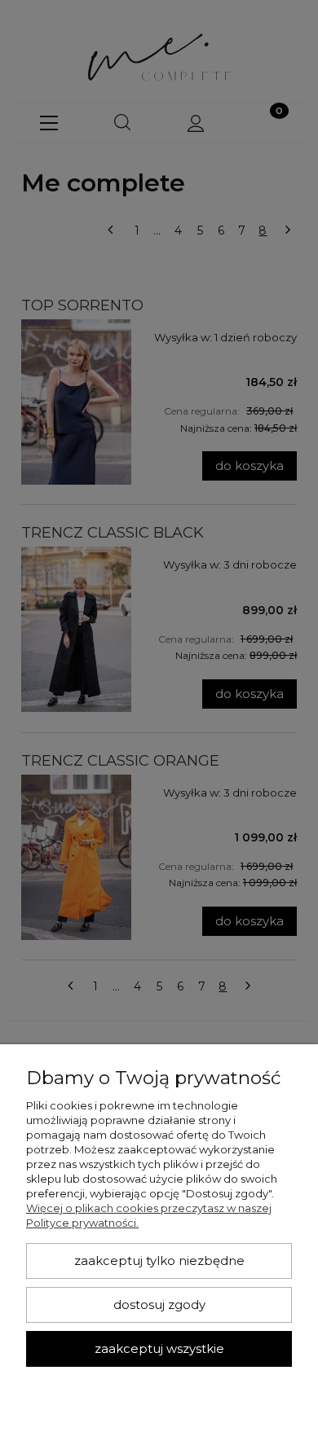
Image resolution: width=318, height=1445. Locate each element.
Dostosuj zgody (159, 1305)
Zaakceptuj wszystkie (159, 1349)
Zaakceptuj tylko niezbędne (159, 1261)
